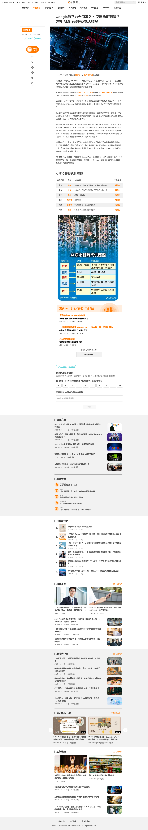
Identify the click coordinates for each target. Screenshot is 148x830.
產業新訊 (25, 8)
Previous (51, 730)
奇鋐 (69, 190)
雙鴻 (91, 92)
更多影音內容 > (116, 713)
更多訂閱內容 (117, 584)
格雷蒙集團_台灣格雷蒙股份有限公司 (73, 319)
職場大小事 (49, 8)
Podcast (106, 8)
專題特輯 (61, 8)
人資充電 (72, 8)
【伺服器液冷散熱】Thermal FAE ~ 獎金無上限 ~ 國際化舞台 (86, 327)
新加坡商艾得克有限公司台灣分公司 (73, 330)
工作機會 (26, 30)
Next (125, 730)
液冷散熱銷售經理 (67, 339)
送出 (89, 407)
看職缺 (117, 185)
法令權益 (83, 8)
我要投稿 (62, 821)
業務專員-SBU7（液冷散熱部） (73, 315)
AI (23, 39)
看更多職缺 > (89, 354)
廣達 (80, 95)
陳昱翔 (78, 75)
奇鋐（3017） (83, 92)
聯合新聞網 (88, 75)
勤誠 (103, 92)
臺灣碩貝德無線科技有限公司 (70, 342)
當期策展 (117, 8)
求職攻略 (36, 8)
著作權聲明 (86, 821)
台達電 (86, 95)
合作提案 (73, 821)
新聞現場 (94, 8)
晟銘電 (109, 92)
